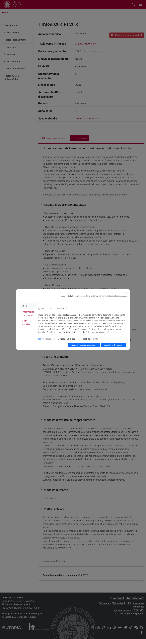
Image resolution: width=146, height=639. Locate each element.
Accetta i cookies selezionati (83, 345)
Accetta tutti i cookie (113, 345)
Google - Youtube (66, 338)
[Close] (126, 293)
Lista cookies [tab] (26, 323)
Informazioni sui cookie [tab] (28, 314)
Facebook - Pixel (89, 338)
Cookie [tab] (25, 306)
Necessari (47, 338)
